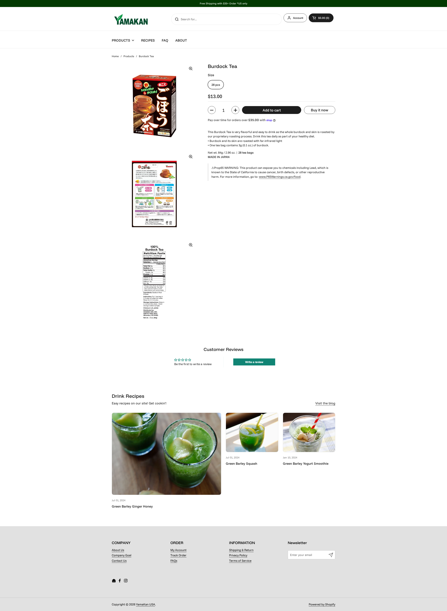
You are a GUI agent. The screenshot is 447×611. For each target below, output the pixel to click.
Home (115, 56)
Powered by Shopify (322, 604)
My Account (178, 550)
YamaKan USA (145, 604)
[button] (321, 17)
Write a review (254, 362)
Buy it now (319, 110)
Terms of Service (240, 560)
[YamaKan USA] (131, 19)
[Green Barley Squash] (252, 432)
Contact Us (119, 560)
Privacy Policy (238, 555)
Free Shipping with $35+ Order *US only (223, 3)
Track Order (178, 555)
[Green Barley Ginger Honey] (166, 454)
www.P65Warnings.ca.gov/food (280, 176)
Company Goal (121, 555)
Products (128, 56)
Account (298, 18)
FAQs (173, 560)
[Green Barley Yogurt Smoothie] (309, 432)
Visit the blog (325, 403)
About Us (118, 550)
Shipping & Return (241, 550)
